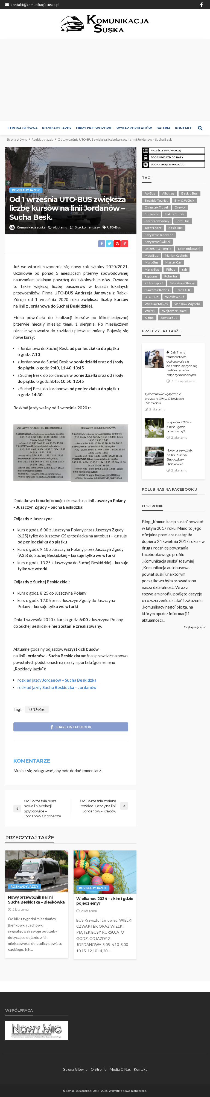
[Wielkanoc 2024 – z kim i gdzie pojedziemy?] (105, 872)
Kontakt (183, 128)
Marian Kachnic (176, 255)
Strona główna (22, 128)
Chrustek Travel (156, 207)
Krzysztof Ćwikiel (157, 242)
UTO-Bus (114, 227)
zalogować (43, 770)
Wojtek (150, 311)
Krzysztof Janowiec (159, 235)
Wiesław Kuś (174, 297)
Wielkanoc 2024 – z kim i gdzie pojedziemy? (104, 901)
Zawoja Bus (169, 318)
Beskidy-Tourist (156, 200)
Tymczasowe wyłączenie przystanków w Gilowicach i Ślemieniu (164, 398)
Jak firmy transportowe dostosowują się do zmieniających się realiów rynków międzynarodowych (182, 364)
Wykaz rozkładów (134, 128)
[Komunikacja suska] (105, 24)
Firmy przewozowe (94, 128)
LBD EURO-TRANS (158, 249)
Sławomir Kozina (157, 290)
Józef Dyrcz (153, 228)
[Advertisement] (105, 80)
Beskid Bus (189, 193)
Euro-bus (151, 214)
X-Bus (149, 318)
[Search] (200, 128)
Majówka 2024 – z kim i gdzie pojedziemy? (179, 426)
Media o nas (120, 1069)
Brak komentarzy (87, 227)
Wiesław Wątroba (187, 304)
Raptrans (151, 276)
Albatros (168, 193)
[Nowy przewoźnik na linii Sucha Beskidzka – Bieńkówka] (36, 871)
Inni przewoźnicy (157, 221)
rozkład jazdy (57, 680)
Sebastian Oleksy (182, 283)
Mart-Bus (152, 262)
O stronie (98, 1069)
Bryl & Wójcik (184, 200)
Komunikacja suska (31, 227)
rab (184, 269)
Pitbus (170, 269)
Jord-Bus (182, 221)
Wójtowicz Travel (174, 311)
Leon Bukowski (189, 249)
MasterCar (173, 262)
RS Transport (154, 283)
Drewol (180, 207)
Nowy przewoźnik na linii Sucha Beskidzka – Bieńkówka (36, 899)
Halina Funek (174, 214)
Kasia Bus (175, 228)
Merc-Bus (152, 269)
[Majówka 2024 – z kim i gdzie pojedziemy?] (154, 428)
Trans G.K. (183, 290)
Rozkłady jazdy (57, 128)
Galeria (163, 128)
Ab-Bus (150, 193)
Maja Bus (151, 255)
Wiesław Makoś (156, 304)
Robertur (170, 276)
